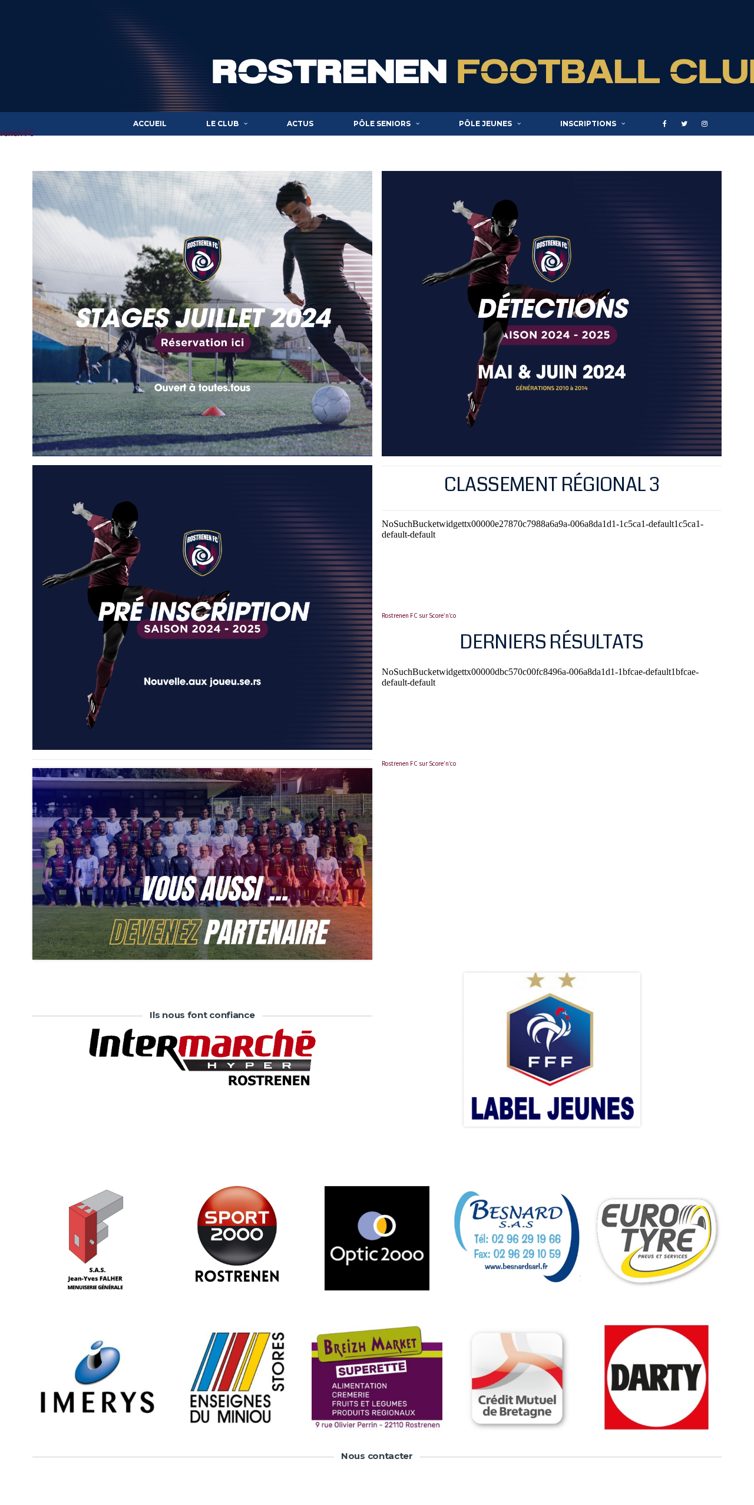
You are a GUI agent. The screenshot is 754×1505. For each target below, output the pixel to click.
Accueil (150, 123)
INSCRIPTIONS (588, 123)
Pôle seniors (382, 123)
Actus (300, 123)
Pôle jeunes (485, 123)
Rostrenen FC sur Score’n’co (419, 615)
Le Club (222, 123)
